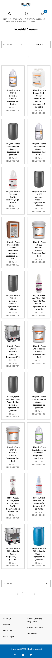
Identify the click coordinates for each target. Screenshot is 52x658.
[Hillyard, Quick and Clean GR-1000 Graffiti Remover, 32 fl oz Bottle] (38, 485)
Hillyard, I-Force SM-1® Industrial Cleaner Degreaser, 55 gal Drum (13, 305)
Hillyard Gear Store (35, 627)
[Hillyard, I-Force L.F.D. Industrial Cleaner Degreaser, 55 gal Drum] (38, 384)
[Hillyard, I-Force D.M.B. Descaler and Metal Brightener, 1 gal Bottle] (38, 435)
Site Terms (7, 630)
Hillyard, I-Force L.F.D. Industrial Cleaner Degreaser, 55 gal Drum (39, 405)
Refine (39, 44)
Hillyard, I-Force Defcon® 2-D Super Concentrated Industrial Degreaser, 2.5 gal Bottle (39, 102)
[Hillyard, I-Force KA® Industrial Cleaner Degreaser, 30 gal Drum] (38, 536)
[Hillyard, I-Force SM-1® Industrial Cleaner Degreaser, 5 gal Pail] (13, 435)
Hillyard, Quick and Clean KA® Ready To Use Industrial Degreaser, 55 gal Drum (13, 406)
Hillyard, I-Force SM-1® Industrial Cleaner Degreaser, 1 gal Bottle (13, 100)
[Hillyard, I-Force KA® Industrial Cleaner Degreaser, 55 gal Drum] (13, 131)
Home (4, 19)
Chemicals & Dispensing (35, 19)
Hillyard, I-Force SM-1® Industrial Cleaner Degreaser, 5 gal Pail (13, 457)
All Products (16, 19)
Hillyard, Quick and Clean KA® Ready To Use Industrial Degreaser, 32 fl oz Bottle (39, 305)
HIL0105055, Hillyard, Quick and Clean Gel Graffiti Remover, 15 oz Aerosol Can (13, 507)
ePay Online (32, 621)
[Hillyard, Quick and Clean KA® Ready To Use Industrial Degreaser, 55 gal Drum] (13, 384)
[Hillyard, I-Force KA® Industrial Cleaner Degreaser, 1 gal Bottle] (38, 131)
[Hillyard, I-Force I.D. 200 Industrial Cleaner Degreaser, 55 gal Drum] (38, 179)
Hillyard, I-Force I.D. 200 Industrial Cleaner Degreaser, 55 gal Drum (39, 201)
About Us (7, 618)
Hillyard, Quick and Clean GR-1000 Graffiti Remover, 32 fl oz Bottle (38, 506)
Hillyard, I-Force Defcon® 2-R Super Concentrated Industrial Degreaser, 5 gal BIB (13, 253)
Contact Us (32, 633)
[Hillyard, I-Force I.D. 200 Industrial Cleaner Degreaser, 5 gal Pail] (38, 229)
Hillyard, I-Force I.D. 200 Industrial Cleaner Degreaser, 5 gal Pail (39, 252)
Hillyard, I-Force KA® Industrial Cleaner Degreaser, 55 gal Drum (13, 152)
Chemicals (9, 21)
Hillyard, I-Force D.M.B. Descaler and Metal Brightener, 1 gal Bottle (39, 456)
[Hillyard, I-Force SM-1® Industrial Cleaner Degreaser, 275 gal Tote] (13, 333)
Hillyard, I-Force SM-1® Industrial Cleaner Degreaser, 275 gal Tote (13, 356)
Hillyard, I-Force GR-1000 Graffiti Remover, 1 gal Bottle (13, 200)
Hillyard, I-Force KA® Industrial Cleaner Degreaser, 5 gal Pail (39, 355)
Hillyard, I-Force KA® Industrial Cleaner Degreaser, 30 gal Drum (39, 557)
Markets (6, 624)
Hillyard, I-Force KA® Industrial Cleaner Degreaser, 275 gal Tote (13, 557)
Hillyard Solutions (34, 618)
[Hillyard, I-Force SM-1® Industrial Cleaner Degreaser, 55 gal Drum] (13, 283)
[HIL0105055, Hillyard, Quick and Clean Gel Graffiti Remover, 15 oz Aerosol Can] (13, 485)
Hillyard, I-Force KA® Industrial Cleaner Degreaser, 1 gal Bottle (39, 152)
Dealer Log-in (8, 636)
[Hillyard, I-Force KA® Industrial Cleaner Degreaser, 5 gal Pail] (38, 333)
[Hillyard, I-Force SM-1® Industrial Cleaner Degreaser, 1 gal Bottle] (13, 78)
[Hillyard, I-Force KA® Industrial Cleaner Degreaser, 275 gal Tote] (13, 536)
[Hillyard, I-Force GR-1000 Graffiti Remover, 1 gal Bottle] (13, 179)
